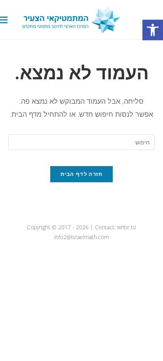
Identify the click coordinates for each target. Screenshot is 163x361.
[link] (152, 30)
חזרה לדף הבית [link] (82, 174)
